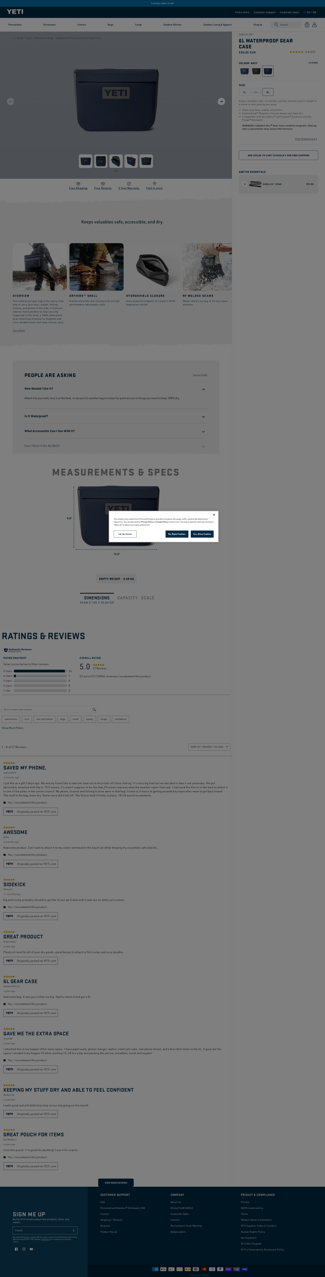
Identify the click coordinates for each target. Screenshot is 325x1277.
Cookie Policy (162, 522)
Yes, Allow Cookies (202, 534)
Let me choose (125, 534)
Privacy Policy (147, 522)
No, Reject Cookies (177, 534)
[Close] (214, 515)
